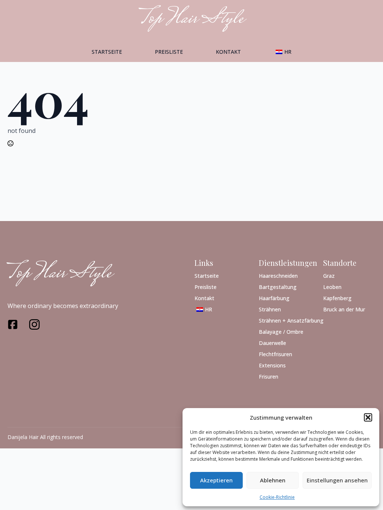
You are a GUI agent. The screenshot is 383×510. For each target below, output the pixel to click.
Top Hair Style (59, 274)
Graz (329, 275)
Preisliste (169, 51)
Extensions (272, 365)
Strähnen (270, 309)
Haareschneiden (278, 275)
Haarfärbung (274, 298)
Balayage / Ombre (281, 331)
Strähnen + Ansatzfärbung (285, 320)
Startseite (107, 51)
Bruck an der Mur (344, 309)
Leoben (332, 286)
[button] (368, 417)
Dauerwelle (272, 342)
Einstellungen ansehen (337, 480)
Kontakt (228, 51)
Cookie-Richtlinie (277, 497)
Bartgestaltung (278, 286)
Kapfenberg (337, 298)
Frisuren (268, 376)
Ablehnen (272, 480)
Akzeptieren (216, 480)
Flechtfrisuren (275, 354)
